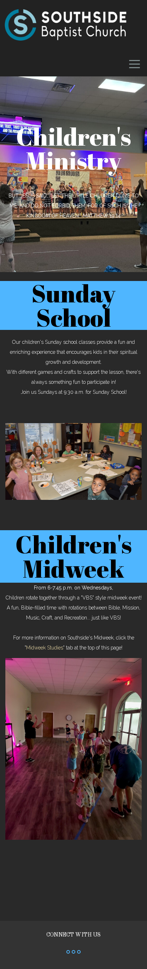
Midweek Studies (44, 648)
